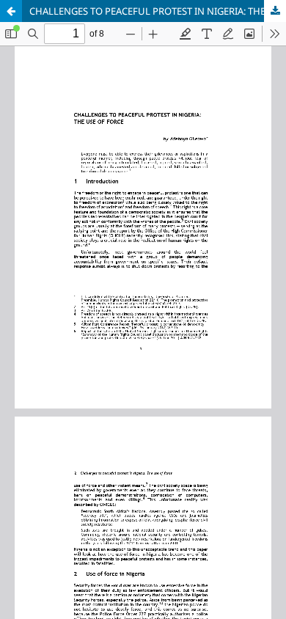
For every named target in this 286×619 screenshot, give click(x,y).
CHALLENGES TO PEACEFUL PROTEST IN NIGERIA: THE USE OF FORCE (157, 11)
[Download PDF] (275, 11)
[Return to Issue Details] (11, 11)
